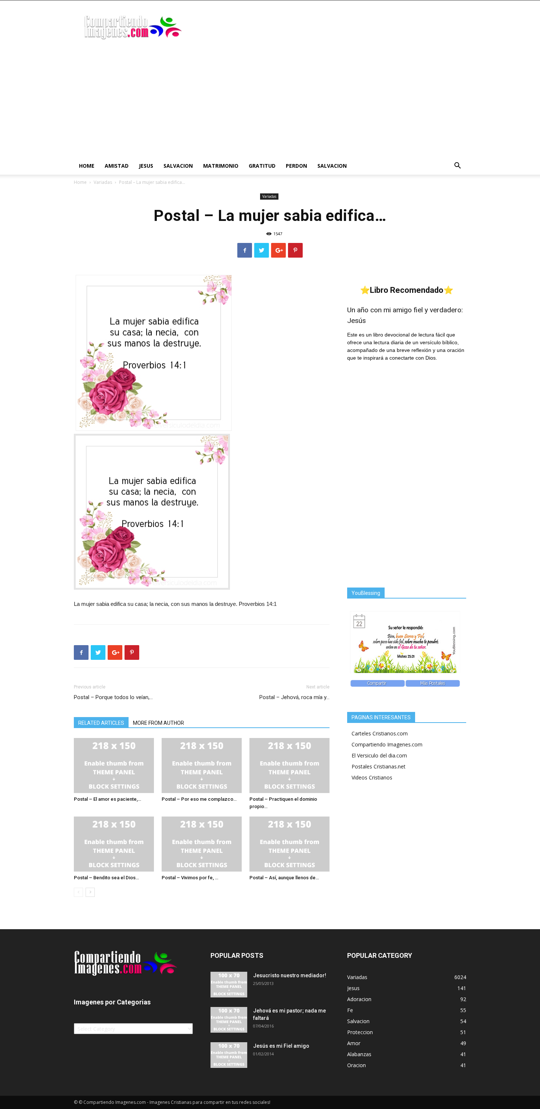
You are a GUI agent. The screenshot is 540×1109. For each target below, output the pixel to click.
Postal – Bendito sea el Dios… (106, 877)
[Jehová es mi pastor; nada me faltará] (228, 1020)
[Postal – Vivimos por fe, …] (202, 844)
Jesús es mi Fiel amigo (281, 1046)
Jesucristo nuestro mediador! (289, 975)
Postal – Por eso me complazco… (199, 799)
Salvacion (178, 165)
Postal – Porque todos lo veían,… (113, 697)
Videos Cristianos (372, 777)
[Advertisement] (270, 102)
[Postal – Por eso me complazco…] (202, 765)
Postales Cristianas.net (379, 766)
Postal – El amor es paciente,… (107, 799)
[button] (457, 166)
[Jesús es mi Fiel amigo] (228, 1055)
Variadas (103, 182)
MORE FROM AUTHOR (158, 723)
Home (86, 165)
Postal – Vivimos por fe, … (190, 877)
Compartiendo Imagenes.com (387, 744)
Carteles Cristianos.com (380, 733)
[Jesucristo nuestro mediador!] (228, 984)
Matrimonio (220, 165)
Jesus (146, 165)
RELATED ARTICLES (101, 723)
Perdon (296, 165)
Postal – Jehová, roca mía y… (294, 697)
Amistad (117, 165)
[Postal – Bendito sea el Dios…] (114, 844)
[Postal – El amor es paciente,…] (114, 765)
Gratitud (262, 165)
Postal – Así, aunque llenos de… (284, 877)
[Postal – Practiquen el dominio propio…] (289, 765)
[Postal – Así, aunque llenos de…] (289, 844)
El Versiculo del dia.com (379, 755)
